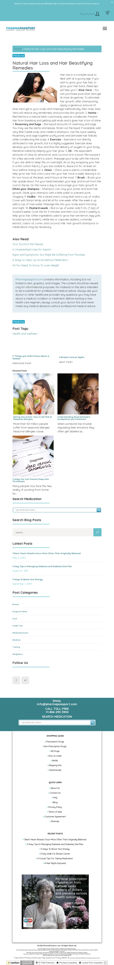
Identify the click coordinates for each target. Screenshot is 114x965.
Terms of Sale (55, 812)
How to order (55, 756)
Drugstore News (19, 611)
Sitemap (55, 821)
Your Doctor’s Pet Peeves (27, 244)
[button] (57, 963)
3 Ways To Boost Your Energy (27, 579)
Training (16, 647)
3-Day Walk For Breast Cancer (55, 853)
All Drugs (55, 751)
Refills (55, 760)
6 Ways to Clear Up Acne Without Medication (40, 260)
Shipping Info (55, 765)
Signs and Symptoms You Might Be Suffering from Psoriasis (48, 254)
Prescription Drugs (55, 741)
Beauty (15, 604)
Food (14, 618)
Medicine (18, 55)
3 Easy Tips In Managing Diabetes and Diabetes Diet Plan (42, 566)
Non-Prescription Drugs (55, 746)
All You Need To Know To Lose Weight (35, 265)
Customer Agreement (55, 816)
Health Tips (17, 625)
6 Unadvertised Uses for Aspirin (31, 249)
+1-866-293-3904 (57, 712)
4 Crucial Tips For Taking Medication (55, 858)
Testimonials (55, 770)
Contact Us (55, 793)
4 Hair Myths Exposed (55, 863)
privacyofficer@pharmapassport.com (85, 958)
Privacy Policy (55, 807)
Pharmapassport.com (29, 279)
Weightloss (17, 654)
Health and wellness (24, 333)
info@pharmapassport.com (57, 704)
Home (18, 49)
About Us (55, 788)
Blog (55, 802)
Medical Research (20, 632)
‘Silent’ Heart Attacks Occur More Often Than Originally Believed (46, 553)
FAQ (55, 797)
